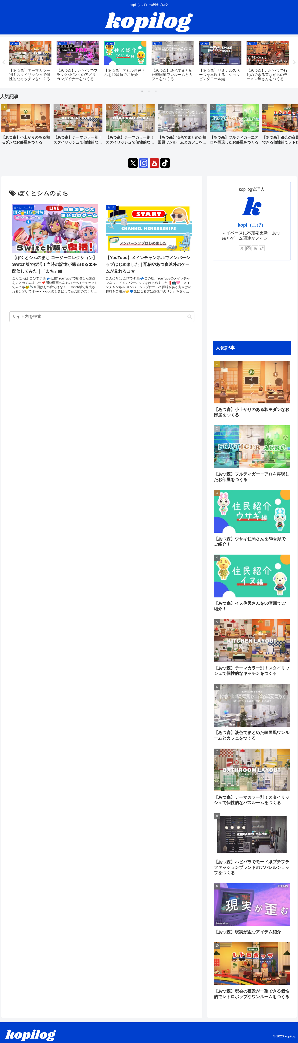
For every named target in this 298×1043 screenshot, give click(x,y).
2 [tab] (149, 91)
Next (294, 62)
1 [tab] (142, 91)
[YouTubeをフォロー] (154, 163)
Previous (3, 62)
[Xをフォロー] (133, 163)
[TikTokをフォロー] (165, 163)
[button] (289, 125)
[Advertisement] (252, 300)
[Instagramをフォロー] (143, 163)
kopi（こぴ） (252, 225)
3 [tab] (156, 91)
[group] (25, 126)
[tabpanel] (30, 62)
